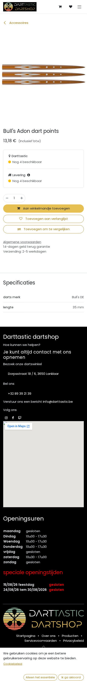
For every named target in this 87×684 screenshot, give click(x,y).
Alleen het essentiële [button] (40, 677)
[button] (43, 646)
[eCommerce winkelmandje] (60, 7)
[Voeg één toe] (21, 198)
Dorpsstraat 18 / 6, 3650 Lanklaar (33, 373)
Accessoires (18, 22)
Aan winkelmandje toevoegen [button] (46, 208)
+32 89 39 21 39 (19, 393)
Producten (70, 636)
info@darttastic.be (58, 401)
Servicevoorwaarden (40, 640)
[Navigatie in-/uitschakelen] (79, 6)
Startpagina (25, 636)
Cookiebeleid (12, 664)
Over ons (49, 636)
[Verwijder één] (7, 198)
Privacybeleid (73, 640)
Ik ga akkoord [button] (71, 677)
